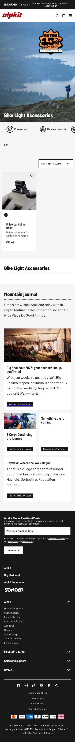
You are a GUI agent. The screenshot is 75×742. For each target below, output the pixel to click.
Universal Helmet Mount (16, 226)
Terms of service (12, 638)
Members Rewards (13, 608)
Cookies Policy (27, 541)
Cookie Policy (37, 703)
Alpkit (7, 568)
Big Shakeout (12, 575)
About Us (9, 625)
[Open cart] (64, 15)
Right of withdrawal (38, 709)
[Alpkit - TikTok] (34, 685)
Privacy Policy (13, 541)
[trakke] (24, 4)
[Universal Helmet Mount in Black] (6, 215)
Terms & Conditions (37, 692)
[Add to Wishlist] (32, 175)
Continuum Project (14, 621)
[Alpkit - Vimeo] (49, 685)
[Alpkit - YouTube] (41, 685)
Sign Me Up (14, 550)
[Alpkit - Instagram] (26, 685)
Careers (8, 629)
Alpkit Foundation (14, 582)
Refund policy (11, 642)
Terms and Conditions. (56, 539)
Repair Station (12, 617)
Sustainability (11, 612)
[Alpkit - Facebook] (18, 685)
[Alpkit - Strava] (56, 685)
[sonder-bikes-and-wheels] (10, 5)
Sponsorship (11, 634)
